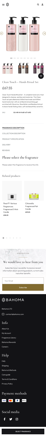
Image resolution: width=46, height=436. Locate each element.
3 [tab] (18, 59)
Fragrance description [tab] (13, 128)
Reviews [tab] (6, 150)
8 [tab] (35, 59)
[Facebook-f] (4, 419)
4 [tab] (21, 59)
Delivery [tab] (6, 145)
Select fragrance (23, 431)
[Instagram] (17, 419)
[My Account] (42, 4)
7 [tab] (31, 59)
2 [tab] (15, 59)
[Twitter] (11, 419)
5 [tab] (25, 59)
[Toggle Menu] (3, 5)
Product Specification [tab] (13, 139)
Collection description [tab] (13, 133)
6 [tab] (28, 59)
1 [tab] (11, 59)
